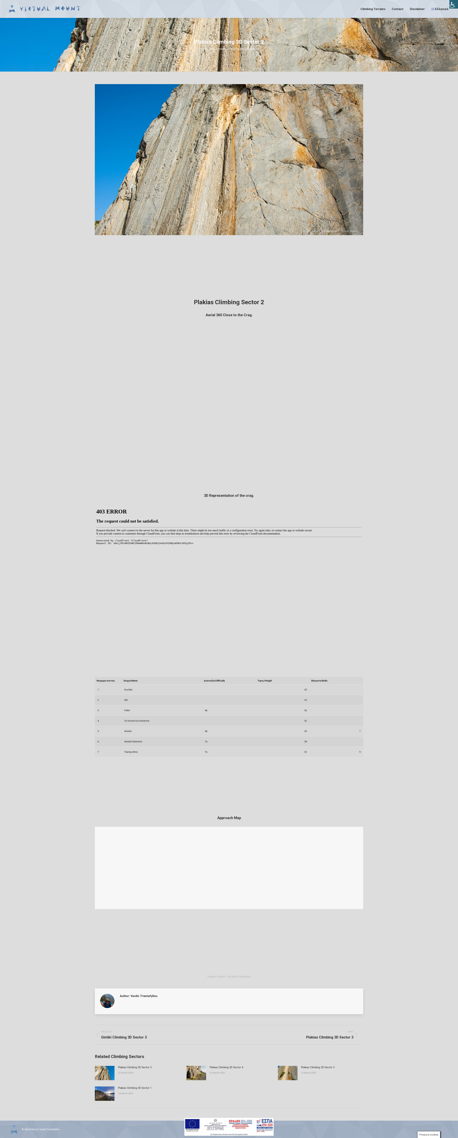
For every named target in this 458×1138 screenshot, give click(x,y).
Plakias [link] (221, 976)
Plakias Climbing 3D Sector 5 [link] (135, 1067)
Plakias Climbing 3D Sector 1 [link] (135, 1088)
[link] (453, 4)
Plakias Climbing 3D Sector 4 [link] (226, 1067)
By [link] (239, 976)
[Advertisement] (229, 268)
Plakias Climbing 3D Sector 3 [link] (318, 1067)
